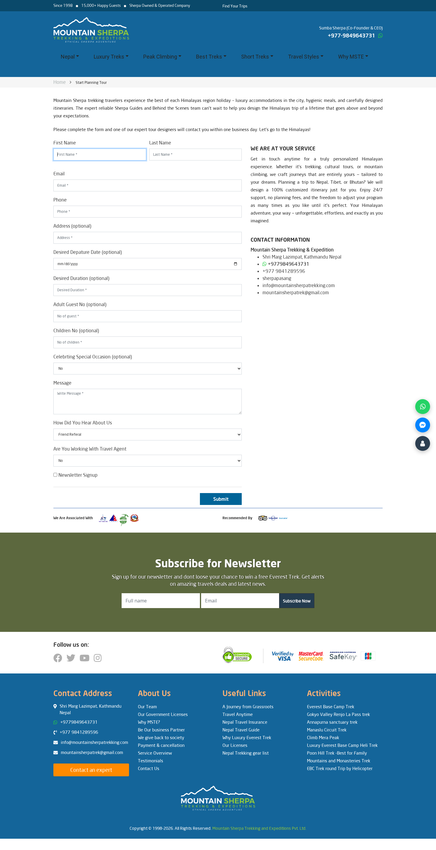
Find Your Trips (234, 6)
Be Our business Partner (161, 729)
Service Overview (155, 752)
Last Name (160, 142)
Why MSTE (351, 56)
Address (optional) (72, 226)
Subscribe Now (297, 600)
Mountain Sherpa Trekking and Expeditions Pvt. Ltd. (259, 828)
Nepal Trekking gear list (245, 752)
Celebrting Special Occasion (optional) (92, 356)
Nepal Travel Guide (241, 729)
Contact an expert (91, 769)
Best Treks (209, 56)
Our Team (147, 706)
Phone (60, 199)
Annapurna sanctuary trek (332, 722)
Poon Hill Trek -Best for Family (337, 752)
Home (58, 82)
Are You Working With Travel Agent (89, 448)
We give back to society (161, 737)
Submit (220, 499)
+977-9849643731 (351, 35)
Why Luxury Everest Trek (246, 737)
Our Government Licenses (163, 714)
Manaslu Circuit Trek (326, 729)
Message (62, 382)
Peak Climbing (160, 56)
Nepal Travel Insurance (244, 722)
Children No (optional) (76, 330)
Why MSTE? (149, 722)
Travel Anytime (237, 714)
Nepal (68, 56)
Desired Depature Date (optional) (87, 252)
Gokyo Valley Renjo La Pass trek (338, 714)
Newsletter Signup (77, 475)
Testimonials (150, 760)
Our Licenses (234, 745)
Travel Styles (303, 56)
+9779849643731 (288, 264)
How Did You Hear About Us (82, 422)
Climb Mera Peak (323, 737)
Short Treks (255, 56)
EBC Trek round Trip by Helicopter (340, 768)
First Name (64, 142)
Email (59, 173)
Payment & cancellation (161, 745)
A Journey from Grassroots (247, 706)
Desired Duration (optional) (81, 278)
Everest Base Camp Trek (330, 706)
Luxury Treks (109, 56)
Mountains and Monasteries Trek (338, 760)
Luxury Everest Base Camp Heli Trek (342, 745)
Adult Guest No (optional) (79, 304)
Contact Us (148, 768)
